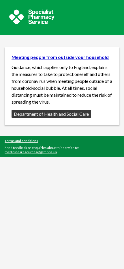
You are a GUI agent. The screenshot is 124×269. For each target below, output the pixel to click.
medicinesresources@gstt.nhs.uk (31, 152)
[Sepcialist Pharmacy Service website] (32, 22)
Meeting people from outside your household (60, 57)
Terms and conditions (21, 141)
